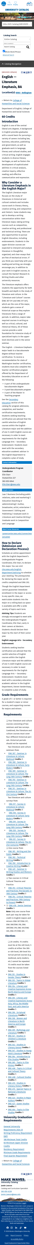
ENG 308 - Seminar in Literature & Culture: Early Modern (17, 765)
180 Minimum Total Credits (15, 1139)
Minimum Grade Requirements (17, 1152)
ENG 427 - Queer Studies (18, 1103)
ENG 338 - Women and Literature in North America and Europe (17, 1021)
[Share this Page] (26, 72)
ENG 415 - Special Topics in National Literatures (19, 1090)
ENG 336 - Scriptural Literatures (16, 1013)
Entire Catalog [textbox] (10, 39)
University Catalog (17, 9)
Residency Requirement (14, 1149)
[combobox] (17, 24)
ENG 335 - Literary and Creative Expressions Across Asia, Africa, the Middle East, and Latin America (20, 1002)
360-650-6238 (6, 1191)
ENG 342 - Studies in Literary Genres (17, 1046)
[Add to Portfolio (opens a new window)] (24, 72)
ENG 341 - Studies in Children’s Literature (17, 1037)
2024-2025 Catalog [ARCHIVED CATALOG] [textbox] (17, 24)
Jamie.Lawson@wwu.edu (10, 1194)
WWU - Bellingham (24, 92)
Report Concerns (16, 1235)
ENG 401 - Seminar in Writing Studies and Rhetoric (19, 870)
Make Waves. (13, 1179)
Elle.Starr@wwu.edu (11, 484)
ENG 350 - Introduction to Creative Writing (18, 864)
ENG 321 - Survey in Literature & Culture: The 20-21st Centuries (18, 842)
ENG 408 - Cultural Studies (19, 1077)
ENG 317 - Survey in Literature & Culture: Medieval (16, 807)
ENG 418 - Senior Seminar (20, 905)
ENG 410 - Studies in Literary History (17, 1084)
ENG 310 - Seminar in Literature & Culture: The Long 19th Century (17, 783)
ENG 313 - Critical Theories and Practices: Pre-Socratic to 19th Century (19, 891)
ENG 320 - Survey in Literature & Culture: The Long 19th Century (17, 833)
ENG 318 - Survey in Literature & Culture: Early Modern (17, 816)
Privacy (26, 1235)
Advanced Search (8, 55)
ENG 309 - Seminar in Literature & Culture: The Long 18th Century (17, 774)
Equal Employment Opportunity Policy (17, 1243)
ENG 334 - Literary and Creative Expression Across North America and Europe (19, 989)
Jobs (7, 1235)
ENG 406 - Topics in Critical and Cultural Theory (20, 1069)
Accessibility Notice (17, 1239)
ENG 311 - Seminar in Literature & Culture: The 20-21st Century (18, 791)
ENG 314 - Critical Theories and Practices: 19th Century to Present (18, 899)
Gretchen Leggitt (20, 1203)
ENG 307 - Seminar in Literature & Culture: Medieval (16, 756)
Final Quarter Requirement (15, 1156)
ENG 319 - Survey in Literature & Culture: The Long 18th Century (17, 824)
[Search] (27, 47)
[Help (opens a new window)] (31, 72)
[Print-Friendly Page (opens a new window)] (29, 72)
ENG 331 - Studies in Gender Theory (16, 975)
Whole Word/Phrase (13, 52)
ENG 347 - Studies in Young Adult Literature (19, 1052)
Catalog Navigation (13, 64)
